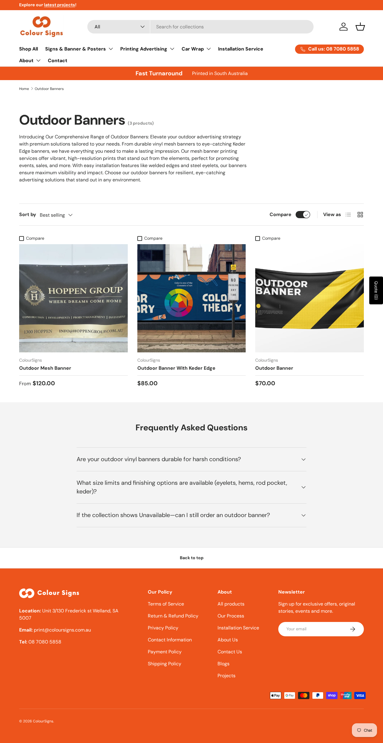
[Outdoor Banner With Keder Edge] (191, 298)
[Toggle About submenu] (38, 60)
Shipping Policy (164, 664)
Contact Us (230, 652)
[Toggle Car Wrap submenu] (208, 48)
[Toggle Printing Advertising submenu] (172, 48)
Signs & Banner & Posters (75, 49)
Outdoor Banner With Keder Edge (176, 368)
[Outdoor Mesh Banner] (73, 298)
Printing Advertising (143, 49)
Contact (57, 60)
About (26, 60)
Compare (280, 214)
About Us (228, 640)
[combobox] (200, 26)
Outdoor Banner (274, 368)
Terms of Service (166, 604)
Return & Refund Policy (173, 616)
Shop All (28, 49)
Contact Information (170, 640)
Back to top (191, 557)
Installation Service (240, 49)
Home (24, 88)
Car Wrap (193, 49)
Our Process (231, 616)
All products (231, 604)
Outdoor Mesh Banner (45, 368)
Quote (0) (376, 290)
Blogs (224, 664)
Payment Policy (165, 652)
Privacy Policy (163, 628)
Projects (226, 675)
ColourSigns (43, 721)
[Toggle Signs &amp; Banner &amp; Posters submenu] (110, 48)
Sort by (27, 214)
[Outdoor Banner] (309, 298)
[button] (360, 26)
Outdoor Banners (49, 88)
